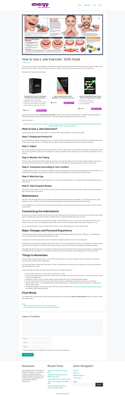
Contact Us (76, 373)
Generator (87, 5)
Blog (100, 5)
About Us (76, 370)
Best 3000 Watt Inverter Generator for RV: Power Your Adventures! (40, 305)
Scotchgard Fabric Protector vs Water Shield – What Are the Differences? (41, 307)
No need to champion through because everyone (87, 286)
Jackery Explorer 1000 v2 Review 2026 (59, 379)
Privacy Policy (77, 378)
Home (79, 5)
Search (75, 382)
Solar (94, 5)
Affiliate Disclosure (78, 375)
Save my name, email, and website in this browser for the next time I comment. (47, 350)
